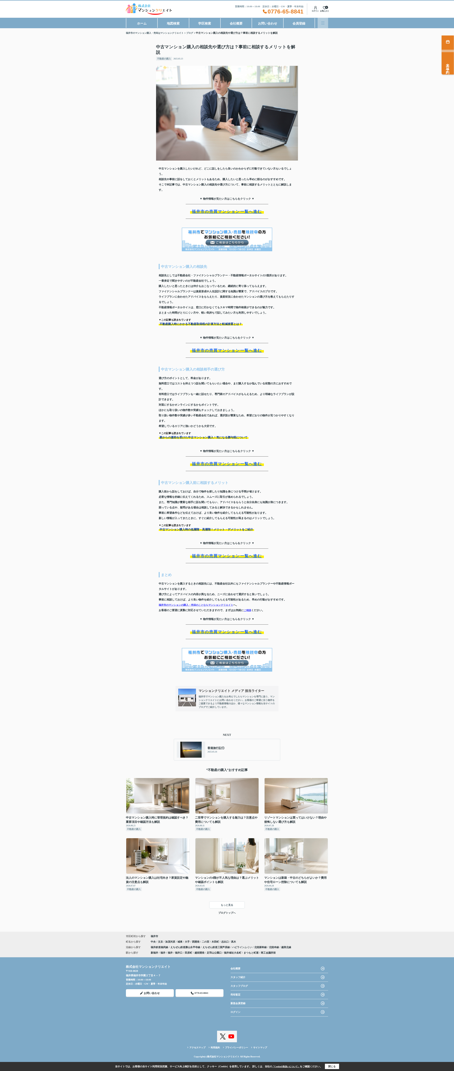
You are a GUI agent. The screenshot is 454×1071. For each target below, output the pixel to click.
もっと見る (227, 905)
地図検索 (173, 23)
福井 (162, 952)
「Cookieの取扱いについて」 (286, 1066)
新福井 (154, 952)
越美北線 (286, 947)
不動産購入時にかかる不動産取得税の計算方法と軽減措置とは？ (201, 323)
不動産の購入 (164, 58)
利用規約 (215, 1047)
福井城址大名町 (232, 952)
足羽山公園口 (214, 952)
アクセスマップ (197, 1047)
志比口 (225, 941)
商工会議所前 (268, 952)
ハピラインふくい (242, 947)
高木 (233, 941)
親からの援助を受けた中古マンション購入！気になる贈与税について (204, 437)
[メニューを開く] (322, 23)
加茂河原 (170, 941)
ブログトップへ (227, 912)
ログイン (315, 11)
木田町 (216, 941)
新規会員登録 (238, 1003)
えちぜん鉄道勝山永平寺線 (185, 947)
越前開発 (199, 952)
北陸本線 (274, 947)
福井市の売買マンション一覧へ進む (227, 211)
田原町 (188, 952)
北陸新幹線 (260, 947)
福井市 (154, 936)
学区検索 (204, 23)
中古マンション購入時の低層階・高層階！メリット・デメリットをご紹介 (206, 529)
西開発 (196, 941)
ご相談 (247, 610)
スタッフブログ (239, 986)
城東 (180, 941)
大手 (187, 941)
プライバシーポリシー (236, 1047)
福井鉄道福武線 (160, 947)
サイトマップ (260, 1047)
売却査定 (235, 994)
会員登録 (299, 23)
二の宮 (206, 941)
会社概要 (236, 23)
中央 (153, 941)
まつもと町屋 (251, 952)
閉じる (332, 1066)
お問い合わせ (267, 23)
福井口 (178, 952)
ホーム (142, 23)
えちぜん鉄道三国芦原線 (217, 947)
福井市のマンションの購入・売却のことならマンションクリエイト (196, 605)
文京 (161, 941)
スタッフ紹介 (238, 977)
